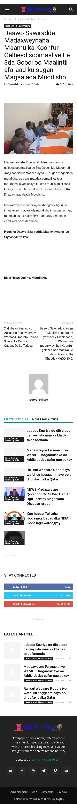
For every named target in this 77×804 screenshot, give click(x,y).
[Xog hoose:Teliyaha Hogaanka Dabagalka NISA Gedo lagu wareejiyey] (14, 518)
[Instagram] (33, 771)
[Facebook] (22, 771)
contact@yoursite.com (46, 759)
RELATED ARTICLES (16, 419)
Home (7, 19)
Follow (65, 595)
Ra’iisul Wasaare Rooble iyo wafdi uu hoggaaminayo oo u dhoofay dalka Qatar (49, 474)
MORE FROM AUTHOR (45, 419)
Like (67, 586)
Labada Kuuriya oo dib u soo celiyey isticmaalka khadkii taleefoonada (48, 435)
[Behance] (11, 771)
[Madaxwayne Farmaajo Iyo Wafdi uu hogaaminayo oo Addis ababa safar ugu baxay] (14, 455)
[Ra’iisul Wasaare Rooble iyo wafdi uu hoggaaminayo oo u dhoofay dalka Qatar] (14, 475)
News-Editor (15, 84)
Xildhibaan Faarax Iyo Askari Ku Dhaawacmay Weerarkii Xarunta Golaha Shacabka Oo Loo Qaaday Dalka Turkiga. (21, 337)
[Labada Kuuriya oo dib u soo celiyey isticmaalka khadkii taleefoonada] (14, 435)
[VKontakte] (66, 771)
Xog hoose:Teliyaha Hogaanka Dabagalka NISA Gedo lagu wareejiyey (47, 518)
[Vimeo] (55, 771)
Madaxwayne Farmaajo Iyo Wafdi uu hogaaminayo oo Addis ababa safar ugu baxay (49, 455)
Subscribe (63, 603)
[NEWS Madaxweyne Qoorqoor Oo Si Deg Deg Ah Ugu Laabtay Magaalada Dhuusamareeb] (14, 494)
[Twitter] (44, 771)
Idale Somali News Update (30, 19)
